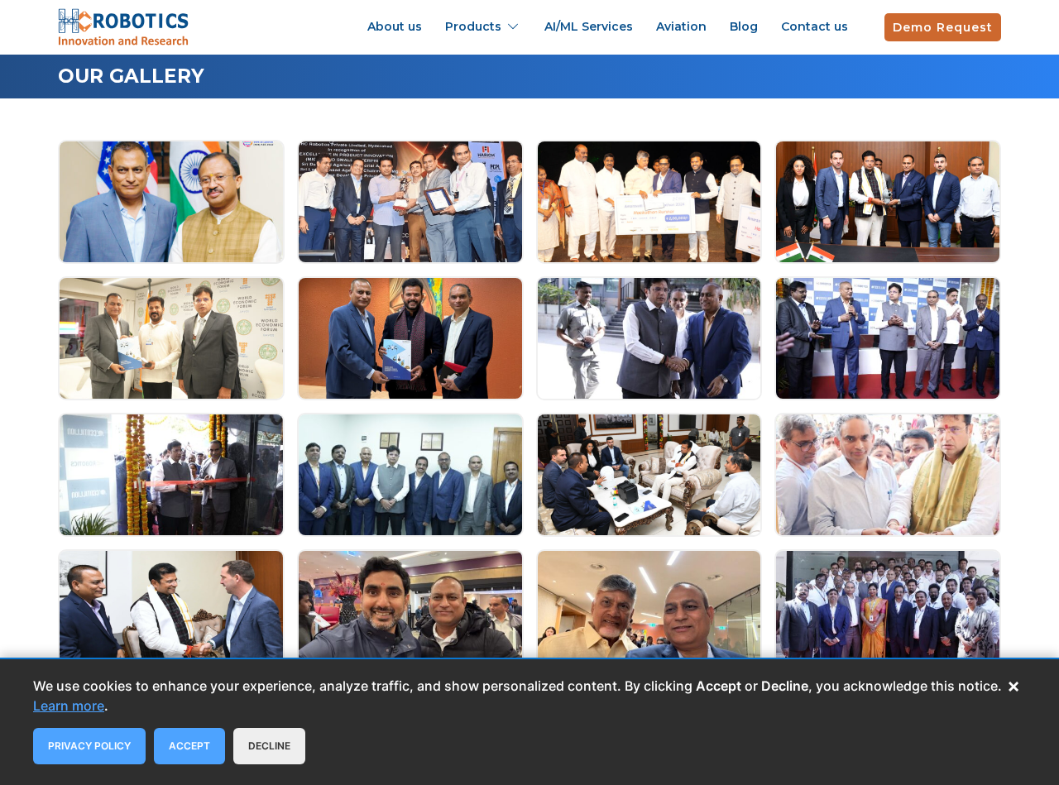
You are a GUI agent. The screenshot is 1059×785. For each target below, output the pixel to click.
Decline (269, 746)
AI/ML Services (588, 26)
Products (473, 26)
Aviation (681, 26)
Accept (189, 746)
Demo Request (943, 27)
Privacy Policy (89, 746)
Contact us (814, 26)
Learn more (68, 705)
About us (394, 26)
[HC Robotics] (123, 25)
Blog (744, 26)
